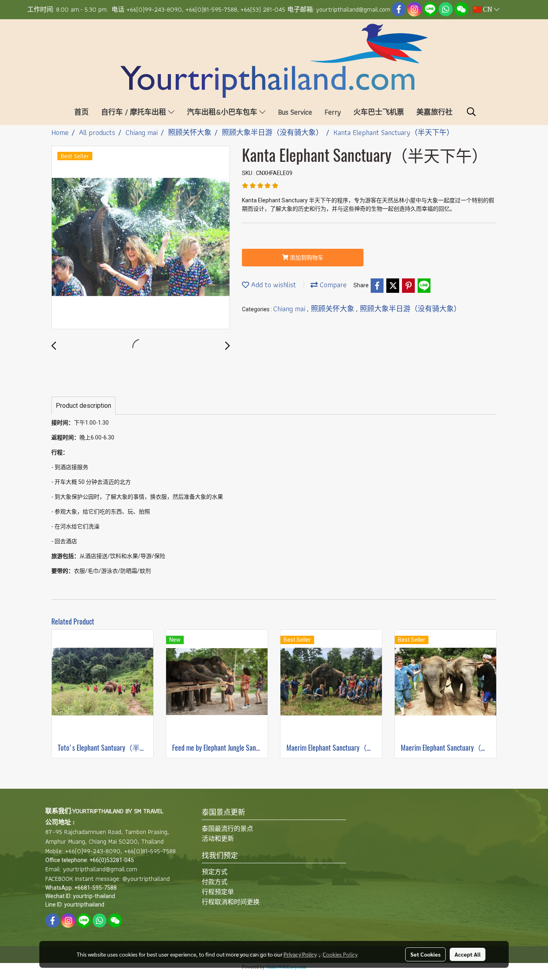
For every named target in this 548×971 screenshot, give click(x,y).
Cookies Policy (340, 954)
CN (487, 9)
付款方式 (214, 882)
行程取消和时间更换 (231, 902)
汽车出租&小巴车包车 (223, 112)
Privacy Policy (300, 954)
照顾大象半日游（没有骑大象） (410, 308)
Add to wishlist (272, 284)
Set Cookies (425, 954)
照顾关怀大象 (333, 308)
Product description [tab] (83, 405)
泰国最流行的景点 (227, 829)
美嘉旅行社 (434, 112)
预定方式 (214, 872)
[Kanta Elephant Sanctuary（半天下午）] (140, 238)
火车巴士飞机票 (378, 112)
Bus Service (295, 112)
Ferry (333, 112)
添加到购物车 (305, 257)
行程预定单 (218, 892)
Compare (332, 284)
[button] (471, 111)
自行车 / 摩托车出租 (134, 112)
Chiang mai (290, 308)
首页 (81, 112)
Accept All (468, 954)
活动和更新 (218, 839)
